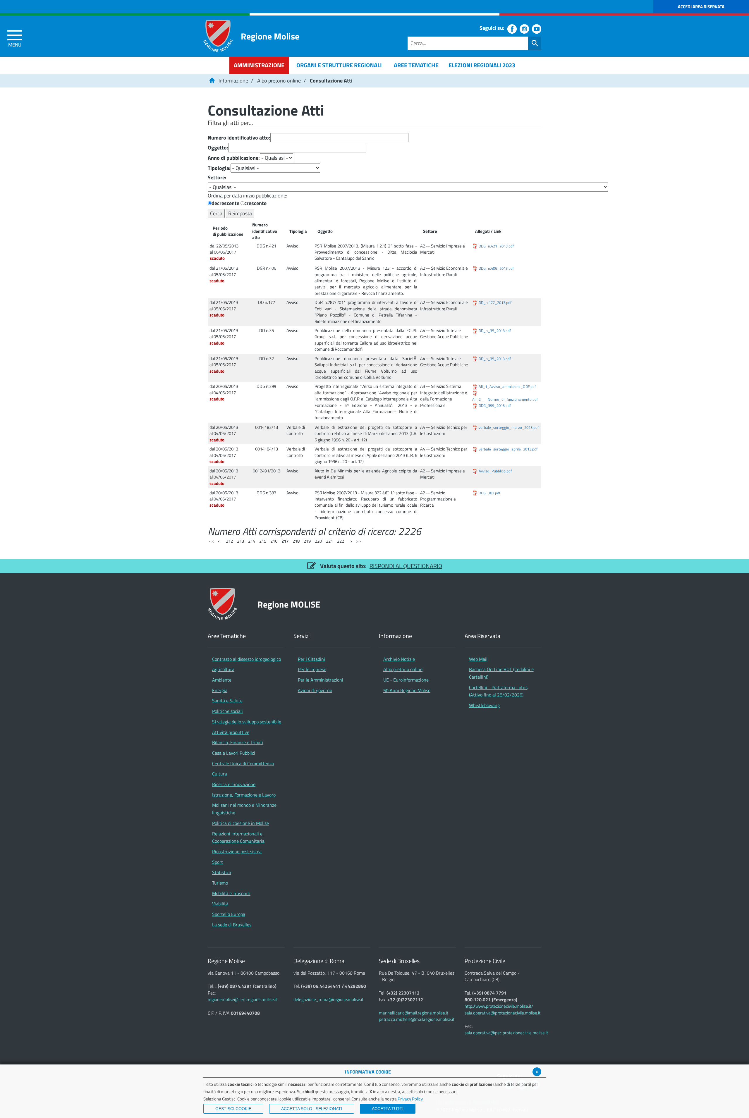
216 (273, 541)
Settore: (217, 177)
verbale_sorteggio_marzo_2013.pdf (509, 427)
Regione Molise (270, 36)
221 (329, 541)
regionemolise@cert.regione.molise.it (242, 999)
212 (229, 541)
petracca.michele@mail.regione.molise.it (416, 1019)
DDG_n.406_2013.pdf (496, 268)
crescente (255, 203)
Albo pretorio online (279, 81)
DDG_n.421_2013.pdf (496, 246)
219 (307, 541)
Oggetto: (218, 148)
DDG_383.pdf (489, 493)
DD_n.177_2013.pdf (495, 302)
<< (211, 541)
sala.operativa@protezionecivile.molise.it (502, 1013)
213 (240, 541)
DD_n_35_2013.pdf (495, 330)
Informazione (233, 81)
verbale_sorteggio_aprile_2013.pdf (508, 449)
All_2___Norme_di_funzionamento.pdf (505, 399)
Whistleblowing (484, 705)
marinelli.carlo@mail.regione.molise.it (413, 1013)
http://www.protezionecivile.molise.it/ (499, 1006)
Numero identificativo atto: (239, 138)
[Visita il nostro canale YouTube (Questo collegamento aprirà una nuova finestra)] (536, 29)
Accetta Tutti (387, 1108)
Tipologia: (219, 168)
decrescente (225, 203)
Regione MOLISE (288, 604)
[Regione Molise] (218, 36)
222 (340, 541)
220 (318, 541)
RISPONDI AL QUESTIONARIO (406, 565)
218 (296, 541)
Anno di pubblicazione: (234, 158)
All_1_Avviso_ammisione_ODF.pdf (507, 386)
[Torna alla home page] (211, 81)
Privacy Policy (410, 1098)
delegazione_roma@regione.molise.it (328, 999)
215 (262, 541)
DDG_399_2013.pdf (495, 405)
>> (358, 541)
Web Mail (478, 659)
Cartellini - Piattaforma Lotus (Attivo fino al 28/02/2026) (498, 691)
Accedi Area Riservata (701, 6)
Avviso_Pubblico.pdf (495, 471)
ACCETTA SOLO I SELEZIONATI (311, 1108)
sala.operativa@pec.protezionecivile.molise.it (506, 1033)
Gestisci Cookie (233, 1108)
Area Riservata (482, 636)
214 (251, 541)
